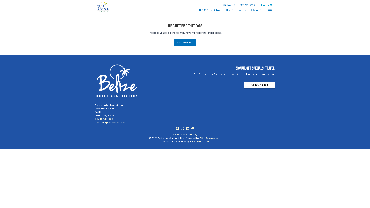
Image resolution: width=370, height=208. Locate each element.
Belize (227, 5)
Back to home (185, 42)
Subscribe (259, 85)
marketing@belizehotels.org (111, 122)
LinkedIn (187, 128)
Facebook (177, 128)
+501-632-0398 (200, 141)
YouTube (192, 128)
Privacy (193, 134)
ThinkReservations (210, 138)
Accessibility (180, 134)
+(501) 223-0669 (246, 5)
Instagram (182, 128)
